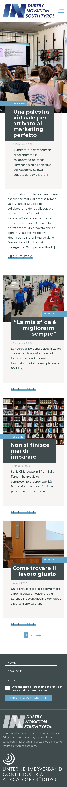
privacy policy (37, 690)
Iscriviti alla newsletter (29, 697)
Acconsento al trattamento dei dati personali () (37, 688)
